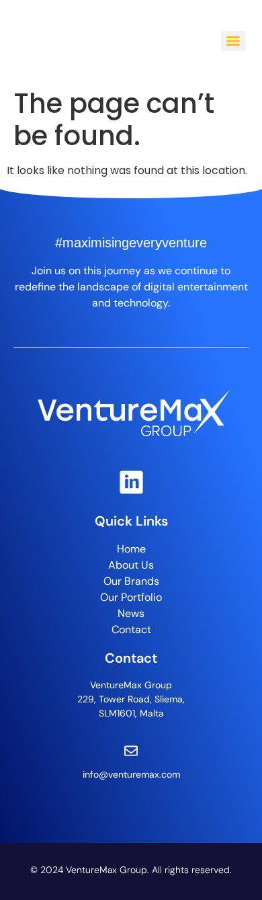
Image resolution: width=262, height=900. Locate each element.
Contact (131, 629)
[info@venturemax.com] (131, 751)
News (131, 613)
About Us (131, 565)
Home (131, 549)
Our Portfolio (131, 597)
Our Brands (131, 581)
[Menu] (233, 41)
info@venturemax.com (131, 774)
